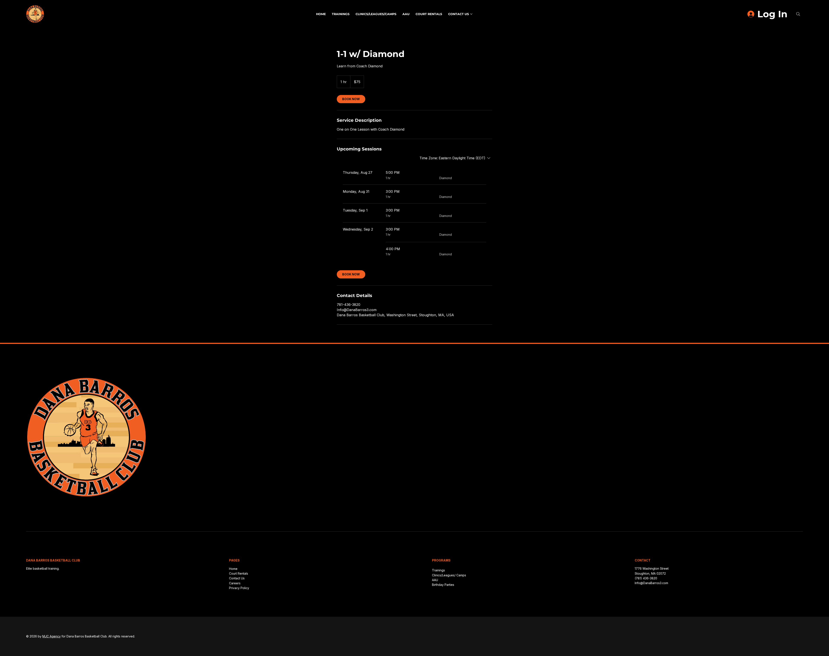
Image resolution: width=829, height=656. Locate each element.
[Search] (798, 14)
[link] (351, 99)
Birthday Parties (443, 584)
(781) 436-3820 (646, 578)
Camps (461, 575)
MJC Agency (51, 636)
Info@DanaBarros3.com (651, 583)
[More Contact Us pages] (471, 14)
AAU (435, 580)
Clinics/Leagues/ (444, 575)
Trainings (438, 570)
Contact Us (237, 578)
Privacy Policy (239, 588)
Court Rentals (238, 573)
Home (233, 569)
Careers (234, 583)
